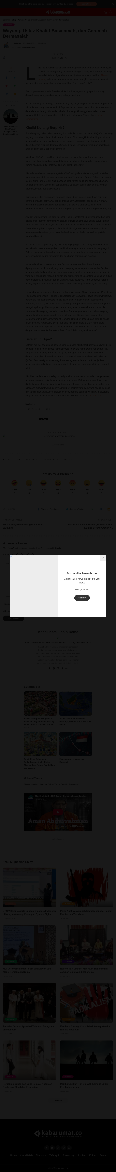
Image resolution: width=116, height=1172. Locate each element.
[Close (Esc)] (103, 558)
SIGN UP (82, 598)
